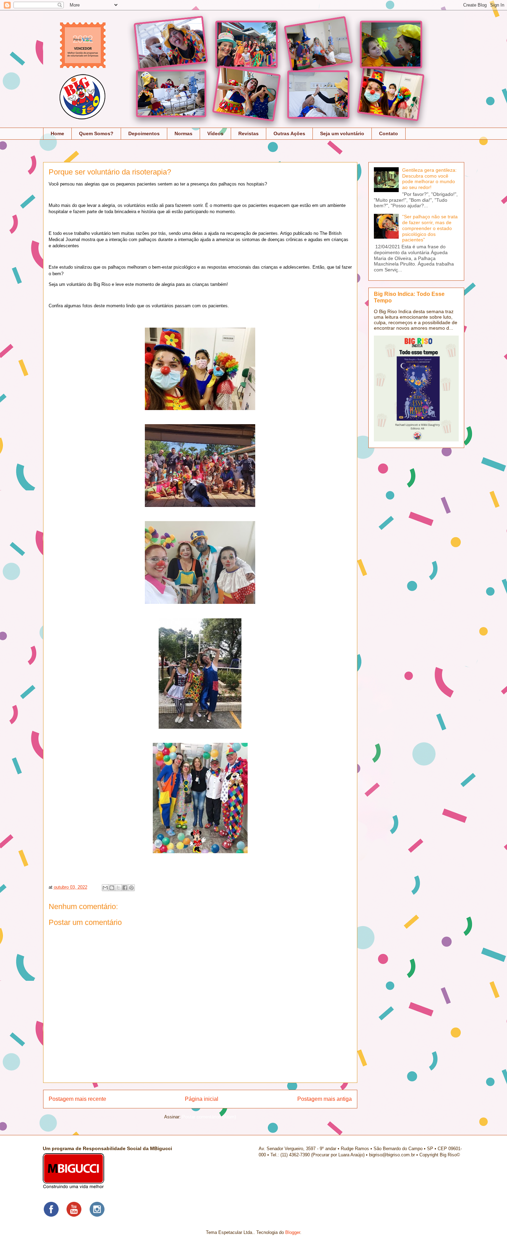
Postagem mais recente (77, 1099)
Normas (183, 133)
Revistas (248, 133)
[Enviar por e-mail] (105, 887)
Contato (388, 133)
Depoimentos (144, 133)
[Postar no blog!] (111, 887)
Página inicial (201, 1099)
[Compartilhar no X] (118, 887)
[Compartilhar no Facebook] (124, 887)
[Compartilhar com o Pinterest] (131, 887)
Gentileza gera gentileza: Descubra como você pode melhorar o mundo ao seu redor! (429, 178)
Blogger (292, 1232)
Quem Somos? (96, 133)
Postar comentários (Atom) (209, 1116)
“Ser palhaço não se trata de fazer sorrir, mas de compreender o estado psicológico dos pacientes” (430, 228)
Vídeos (215, 133)
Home (57, 133)
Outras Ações (289, 133)
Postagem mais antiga (324, 1099)
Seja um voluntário (342, 133)
